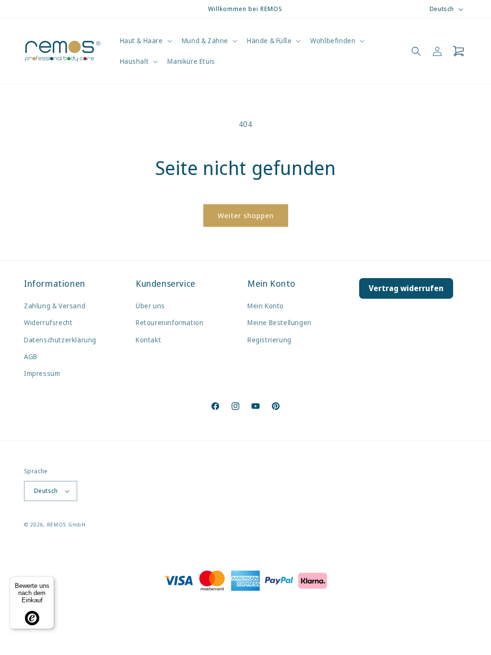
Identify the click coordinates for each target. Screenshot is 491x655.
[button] (145, 41)
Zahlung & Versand (54, 305)
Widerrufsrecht (48, 322)
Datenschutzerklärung (60, 339)
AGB (30, 356)
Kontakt (148, 339)
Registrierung (269, 339)
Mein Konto (265, 305)
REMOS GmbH (66, 524)
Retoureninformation (169, 322)
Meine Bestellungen (279, 322)
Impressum (42, 373)
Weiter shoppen (246, 215)
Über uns (150, 305)
